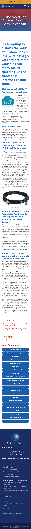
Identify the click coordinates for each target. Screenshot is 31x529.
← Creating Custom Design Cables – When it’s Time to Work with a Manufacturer (15, 324)
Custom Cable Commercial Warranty (12, 472)
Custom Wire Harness (8, 474)
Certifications (6, 499)
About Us (5, 511)
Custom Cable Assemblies (10, 469)
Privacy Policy (11, 458)
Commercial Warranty (23, 458)
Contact (4, 458)
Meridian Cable (10, 320)
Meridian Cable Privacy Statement (12, 513)
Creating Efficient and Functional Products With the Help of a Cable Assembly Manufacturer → (15, 329)
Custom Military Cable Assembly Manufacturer (15, 490)
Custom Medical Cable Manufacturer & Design (15, 493)
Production (6, 501)
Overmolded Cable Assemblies (11, 476)
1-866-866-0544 (8, 447)
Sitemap (5, 516)
